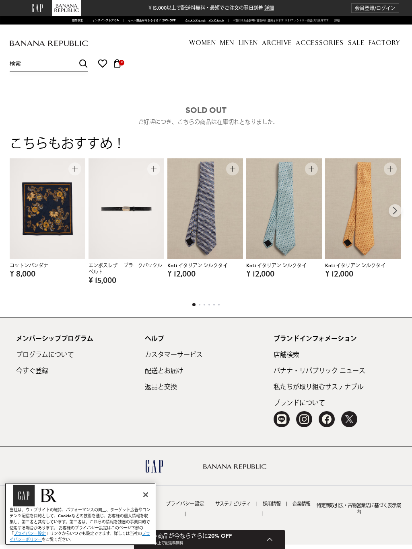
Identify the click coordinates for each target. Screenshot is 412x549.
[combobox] (49, 63)
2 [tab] (199, 304)
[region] (80, 514)
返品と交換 (161, 387)
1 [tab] (194, 304)
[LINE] (282, 419)
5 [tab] (214, 304)
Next (395, 210)
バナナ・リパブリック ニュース (319, 371)
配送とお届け (164, 371)
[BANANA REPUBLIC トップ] (49, 44)
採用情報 (271, 504)
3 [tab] (204, 304)
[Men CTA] (215, 20)
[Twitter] (349, 419)
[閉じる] (145, 495)
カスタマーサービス (174, 355)
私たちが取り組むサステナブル (319, 387)
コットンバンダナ (29, 265)
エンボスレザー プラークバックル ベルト (125, 268)
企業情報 (301, 504)
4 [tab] (209, 304)
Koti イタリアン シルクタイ (197, 265)
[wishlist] (102, 63)
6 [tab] (219, 304)
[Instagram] (304, 419)
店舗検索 (286, 355)
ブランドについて (299, 403)
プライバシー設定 (185, 504)
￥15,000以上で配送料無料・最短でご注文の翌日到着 (211, 8)
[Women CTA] (193, 20)
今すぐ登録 (32, 371)
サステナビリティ (233, 504)
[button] (375, 8)
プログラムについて (45, 355)
